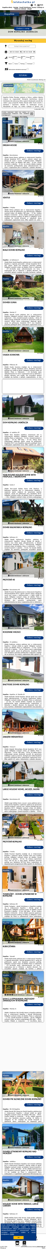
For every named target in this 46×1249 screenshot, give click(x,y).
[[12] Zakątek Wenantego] (23, 722)
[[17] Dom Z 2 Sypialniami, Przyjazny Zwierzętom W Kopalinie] (23, 984)
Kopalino (6, 122)
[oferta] (9, 141)
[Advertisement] (23, 1047)
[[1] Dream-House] (23, 130)
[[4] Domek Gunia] (23, 287)
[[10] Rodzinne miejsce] (23, 617)
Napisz (43, 1248)
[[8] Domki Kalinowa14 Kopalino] (23, 512)
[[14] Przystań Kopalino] (23, 827)
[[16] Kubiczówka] (23, 931)
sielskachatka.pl (23, 2)
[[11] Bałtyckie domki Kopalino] (23, 669)
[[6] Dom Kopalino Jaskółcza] (23, 407)
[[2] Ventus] (23, 183)
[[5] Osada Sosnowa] (23, 340)
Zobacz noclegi (34, 151)
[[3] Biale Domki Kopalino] (23, 235)
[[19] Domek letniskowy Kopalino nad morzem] (23, 1136)
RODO (12, 1234)
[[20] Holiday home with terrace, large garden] (23, 1189)
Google (33, 1225)
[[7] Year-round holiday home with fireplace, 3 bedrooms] (23, 460)
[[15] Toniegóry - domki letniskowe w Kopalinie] (23, 879)
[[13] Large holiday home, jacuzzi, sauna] (23, 774)
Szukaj (23, 75)
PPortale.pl (3, 1248)
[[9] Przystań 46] (23, 565)
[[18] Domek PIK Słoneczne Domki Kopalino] (23, 1084)
